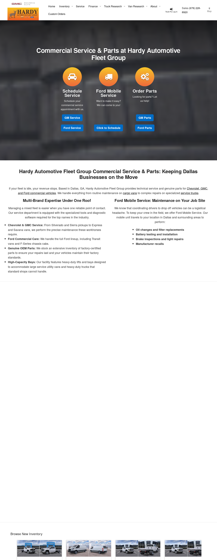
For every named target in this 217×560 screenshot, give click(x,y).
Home (51, 6)
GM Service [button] (72, 118)
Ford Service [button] (72, 128)
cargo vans (130, 193)
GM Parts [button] (145, 118)
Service (80, 6)
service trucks (189, 193)
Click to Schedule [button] (108, 128)
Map (209, 11)
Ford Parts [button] (145, 128)
